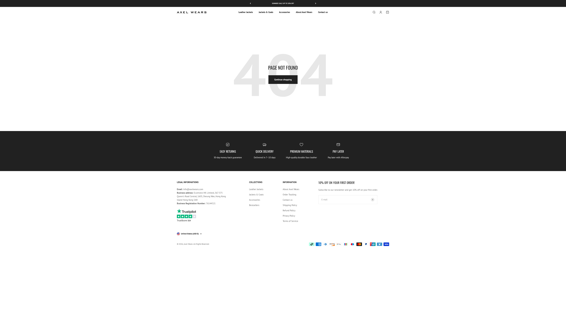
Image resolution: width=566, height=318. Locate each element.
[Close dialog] (336, 126)
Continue (264, 182)
